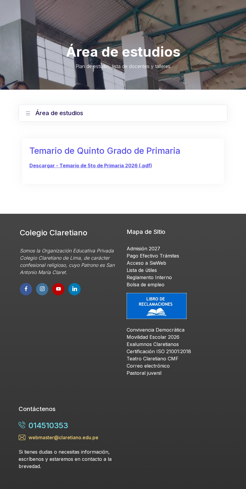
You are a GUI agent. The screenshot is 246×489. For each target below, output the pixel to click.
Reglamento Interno (149, 277)
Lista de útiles (142, 270)
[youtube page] (42, 289)
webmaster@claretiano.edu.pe (63, 437)
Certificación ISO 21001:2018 (159, 351)
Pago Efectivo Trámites (153, 256)
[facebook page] (26, 289)
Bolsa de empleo (145, 285)
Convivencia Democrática (155, 330)
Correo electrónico (148, 366)
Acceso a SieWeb (146, 263)
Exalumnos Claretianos (153, 344)
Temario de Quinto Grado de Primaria (104, 150)
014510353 (48, 425)
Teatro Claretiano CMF (152, 359)
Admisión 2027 (143, 249)
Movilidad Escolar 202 (151, 337)
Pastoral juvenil (144, 373)
